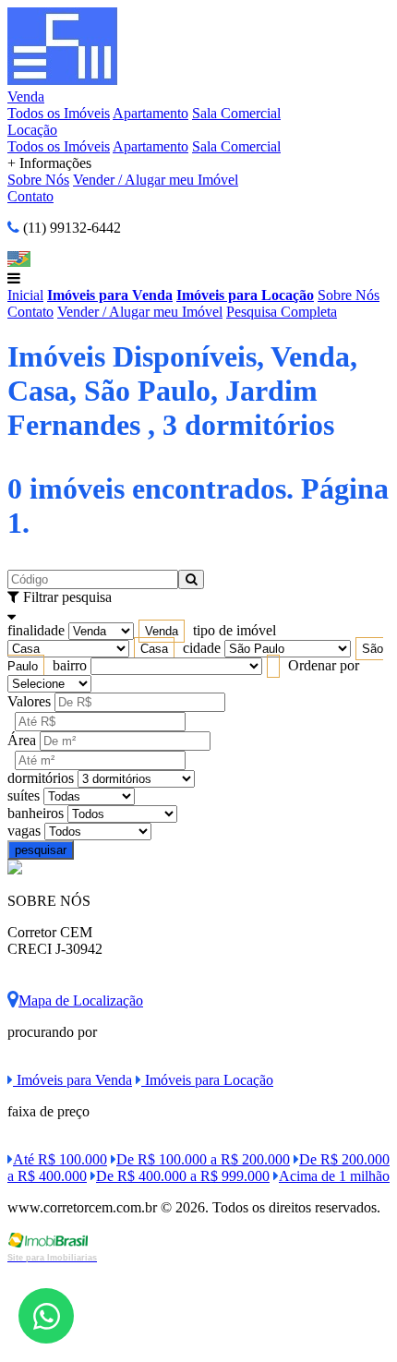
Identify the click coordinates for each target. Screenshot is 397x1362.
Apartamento (150, 113)
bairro (70, 665)
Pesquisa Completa (281, 311)
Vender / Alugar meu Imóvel (155, 179)
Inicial (25, 295)
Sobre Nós (38, 179)
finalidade (36, 630)
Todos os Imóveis (58, 113)
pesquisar (40, 850)
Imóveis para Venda (110, 295)
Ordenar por (323, 665)
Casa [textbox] (154, 649)
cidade (202, 648)
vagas (24, 830)
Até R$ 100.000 (60, 1159)
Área (21, 740)
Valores (29, 701)
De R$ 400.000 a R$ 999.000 (183, 1176)
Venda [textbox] (161, 631)
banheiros (35, 813)
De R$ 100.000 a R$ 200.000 (203, 1159)
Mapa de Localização (80, 1000)
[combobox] (161, 631)
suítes (23, 795)
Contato (30, 196)
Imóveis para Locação (245, 295)
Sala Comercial (236, 113)
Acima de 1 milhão (334, 1176)
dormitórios (40, 778)
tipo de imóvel (234, 630)
